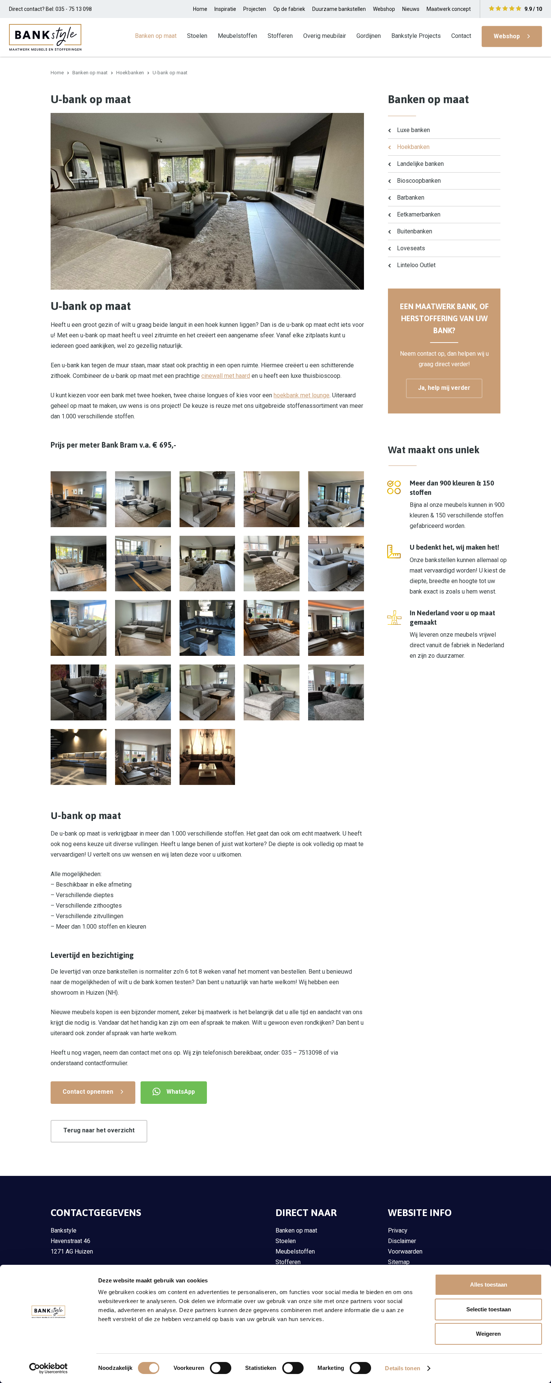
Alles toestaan (488, 1284)
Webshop (384, 9)
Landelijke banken (420, 163)
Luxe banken (413, 130)
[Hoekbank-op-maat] (336, 499)
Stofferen (280, 35)
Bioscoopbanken (419, 180)
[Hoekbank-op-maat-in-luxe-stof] (207, 499)
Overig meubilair (324, 35)
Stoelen (197, 35)
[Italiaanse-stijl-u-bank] (271, 692)
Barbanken (410, 197)
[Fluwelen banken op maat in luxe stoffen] (336, 628)
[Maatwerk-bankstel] (143, 628)
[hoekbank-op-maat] (207, 692)
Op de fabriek (289, 9)
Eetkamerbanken (418, 214)
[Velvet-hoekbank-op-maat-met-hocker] (143, 757)
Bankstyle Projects (416, 35)
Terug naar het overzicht (99, 1130)
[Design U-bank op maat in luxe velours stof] (78, 757)
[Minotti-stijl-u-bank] (336, 692)
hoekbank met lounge (301, 395)
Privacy (397, 1230)
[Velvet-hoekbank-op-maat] (271, 628)
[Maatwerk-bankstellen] (207, 564)
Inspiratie (225, 9)
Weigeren (488, 1333)
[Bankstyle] (45, 37)
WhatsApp (180, 1091)
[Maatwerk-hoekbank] (143, 692)
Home (200, 9)
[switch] (220, 1368)
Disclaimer (402, 1241)
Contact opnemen (88, 1091)
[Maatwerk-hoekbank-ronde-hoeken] (78, 628)
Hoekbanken (130, 72)
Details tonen (402, 1368)
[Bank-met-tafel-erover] (143, 499)
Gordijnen (368, 35)
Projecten (254, 9)
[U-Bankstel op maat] (78, 564)
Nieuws (410, 9)
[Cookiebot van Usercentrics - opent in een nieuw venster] (48, 1368)
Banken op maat (156, 35)
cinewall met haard (225, 375)
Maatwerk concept (449, 9)
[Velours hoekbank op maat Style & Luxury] (207, 628)
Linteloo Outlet (416, 265)
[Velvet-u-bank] (271, 499)
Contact (461, 35)
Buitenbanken (414, 231)
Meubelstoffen (237, 35)
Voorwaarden (405, 1251)
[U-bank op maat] (143, 564)
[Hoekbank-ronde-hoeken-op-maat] (336, 564)
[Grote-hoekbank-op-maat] (78, 499)
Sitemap (399, 1262)
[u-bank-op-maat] (78, 692)
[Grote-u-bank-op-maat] (207, 757)
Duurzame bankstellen (339, 9)
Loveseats (411, 248)
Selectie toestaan (488, 1309)
